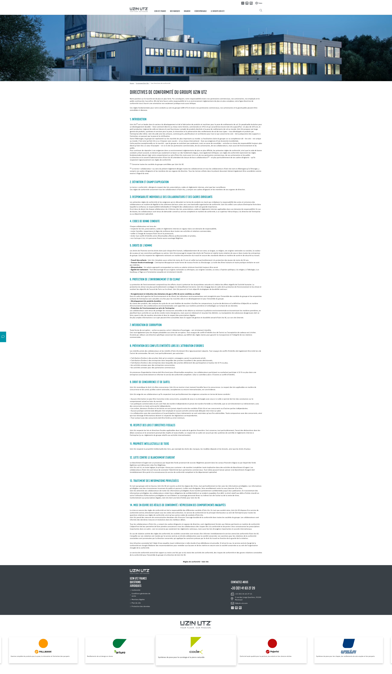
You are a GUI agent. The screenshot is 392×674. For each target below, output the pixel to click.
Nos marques (175, 11)
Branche (187, 11)
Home (132, 83)
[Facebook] (251, 3)
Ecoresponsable (200, 11)
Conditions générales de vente (141, 595)
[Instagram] (242, 3)
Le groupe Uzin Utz (217, 11)
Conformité (136, 590)
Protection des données (141, 606)
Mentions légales (138, 599)
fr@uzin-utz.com (241, 603)
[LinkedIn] (247, 3)
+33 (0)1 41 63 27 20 (243, 588)
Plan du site (136, 603)
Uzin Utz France (160, 11)
